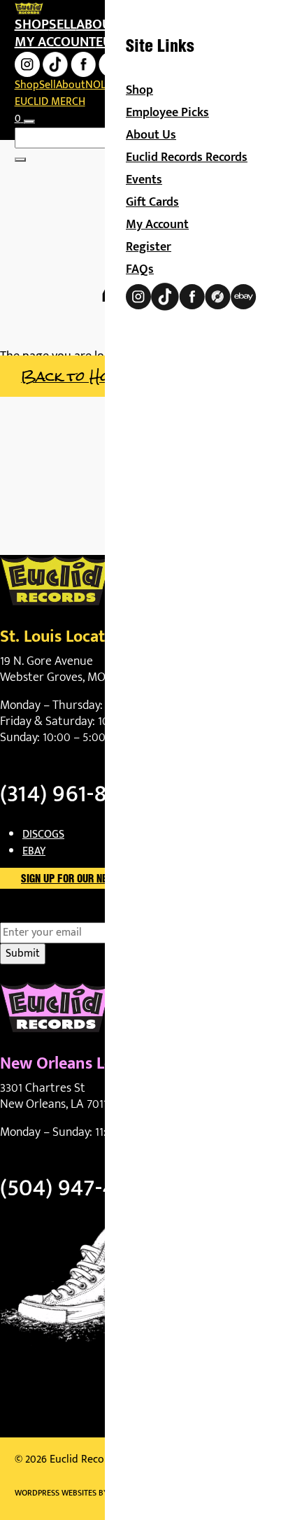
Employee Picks (167, 112)
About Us (151, 135)
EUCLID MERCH (50, 101)
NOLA (98, 85)
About (97, 24)
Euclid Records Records (186, 157)
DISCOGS (43, 834)
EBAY (33, 851)
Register (148, 247)
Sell (62, 24)
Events (144, 179)
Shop (32, 24)
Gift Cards (152, 202)
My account (55, 42)
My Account (157, 224)
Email (37, 914)
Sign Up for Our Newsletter (87, 880)
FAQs (140, 269)
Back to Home (74, 376)
